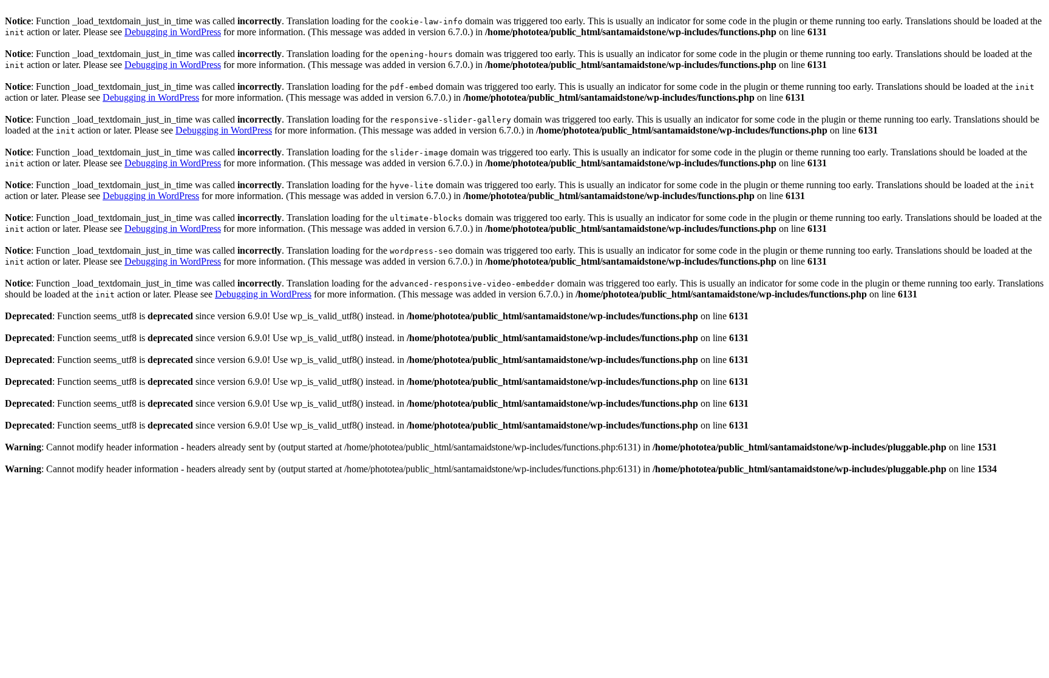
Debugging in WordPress (172, 32)
